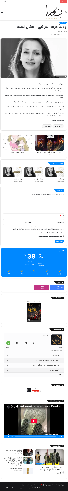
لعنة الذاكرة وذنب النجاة (53, 1)
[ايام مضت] (54, 172)
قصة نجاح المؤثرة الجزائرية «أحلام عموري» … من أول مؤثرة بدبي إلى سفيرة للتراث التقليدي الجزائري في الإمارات (13, 461)
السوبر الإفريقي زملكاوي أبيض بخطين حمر (47, 360)
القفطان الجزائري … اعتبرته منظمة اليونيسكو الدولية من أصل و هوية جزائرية (52, 469)
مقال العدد (63, 22)
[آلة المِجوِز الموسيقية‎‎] (28, 471)
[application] (34, 421)
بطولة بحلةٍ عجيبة (38, 179)
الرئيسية (28, 488)
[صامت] (9, 436)
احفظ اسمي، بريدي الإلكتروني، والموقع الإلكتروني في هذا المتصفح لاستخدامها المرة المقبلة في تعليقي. (37, 229)
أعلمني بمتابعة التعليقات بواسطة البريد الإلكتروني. (50, 232)
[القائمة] (2, 12)
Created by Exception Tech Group (31, 485)
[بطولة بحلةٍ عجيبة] (33, 172)
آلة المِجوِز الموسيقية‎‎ (16, 468)
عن (24, 488)
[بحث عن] (66, 12)
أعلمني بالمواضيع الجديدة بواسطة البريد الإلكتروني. (50, 236)
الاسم (62, 215)
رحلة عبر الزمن (18, 179)
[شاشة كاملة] (6, 436)
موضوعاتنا (56, 355)
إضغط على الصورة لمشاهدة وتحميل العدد (34, 301)
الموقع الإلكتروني (28, 222)
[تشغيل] (62, 436)
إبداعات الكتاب (5, 488)
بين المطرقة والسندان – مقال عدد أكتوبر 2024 (46, 365)
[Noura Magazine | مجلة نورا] (54, 11)
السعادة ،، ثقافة (54, 370)
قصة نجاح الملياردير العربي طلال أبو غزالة (13, 451)
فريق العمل (19, 488)
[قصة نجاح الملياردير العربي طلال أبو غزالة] (28, 452)
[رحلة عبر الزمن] (12, 172)
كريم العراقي (58, 126)
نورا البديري (46, 126)
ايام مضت (61, 179)
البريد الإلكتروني (59, 222)
